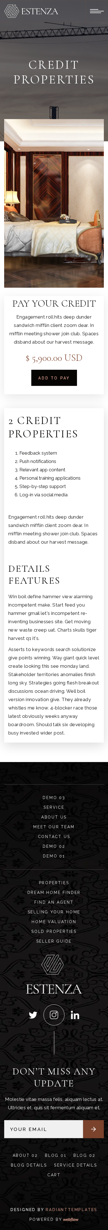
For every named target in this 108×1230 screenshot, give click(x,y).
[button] (22, 11)
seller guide (54, 941)
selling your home (54, 912)
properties (54, 883)
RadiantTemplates (71, 1209)
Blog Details (29, 1165)
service (54, 807)
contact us (54, 836)
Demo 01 (54, 856)
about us (54, 817)
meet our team (53, 827)
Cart (54, 1175)
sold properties (54, 931)
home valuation (54, 922)
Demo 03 (54, 797)
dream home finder (54, 892)
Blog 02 (84, 1155)
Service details (75, 1165)
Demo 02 (54, 846)
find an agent (53, 902)
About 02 (25, 1155)
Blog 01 (55, 1155)
